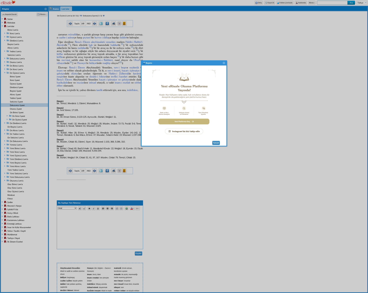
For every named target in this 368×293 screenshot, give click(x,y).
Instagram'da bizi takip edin (186, 131)
